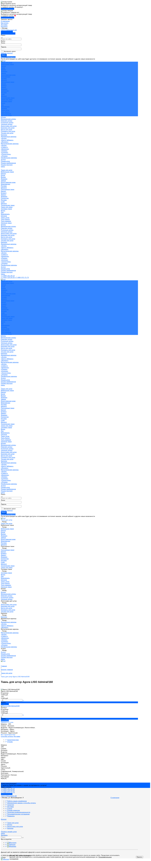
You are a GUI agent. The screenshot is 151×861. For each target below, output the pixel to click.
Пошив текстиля (6, 165)
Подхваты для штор (8, 131)
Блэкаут (4, 85)
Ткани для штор (6, 170)
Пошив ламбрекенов (8, 163)
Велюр (3, 69)
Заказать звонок (7, 32)
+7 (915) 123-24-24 (8, 277)
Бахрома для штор (7, 128)
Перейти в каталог (7, 9)
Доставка (4, 25)
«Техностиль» (6, 154)
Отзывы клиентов (13, 810)
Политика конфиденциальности (18, 812)
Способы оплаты (7, 736)
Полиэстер (5, 91)
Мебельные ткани (7, 64)
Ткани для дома (6, 99)
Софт (3, 94)
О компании (5, 21)
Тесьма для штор (7, 133)
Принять (139, 857)
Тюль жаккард (6, 114)
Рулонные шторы (7, 122)
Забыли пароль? (7, 53)
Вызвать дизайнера (8, 33)
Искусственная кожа (8, 75)
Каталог (4, 819)
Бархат (3, 66)
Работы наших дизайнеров (17, 801)
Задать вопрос (6, 787)
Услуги (3, 267)
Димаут (3, 87)
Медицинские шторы (8, 119)
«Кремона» (5, 149)
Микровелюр (5, 77)
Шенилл (4, 80)
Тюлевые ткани (6, 101)
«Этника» (4, 156)
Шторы (3, 224)
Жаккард (4, 71)
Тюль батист (5, 112)
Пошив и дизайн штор (9, 831)
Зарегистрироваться (8, 57)
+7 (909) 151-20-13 (8, 276)
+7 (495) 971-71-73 (22, 277)
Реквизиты (11, 816)
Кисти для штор (6, 129)
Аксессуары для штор (9, 233)
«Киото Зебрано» (7, 140)
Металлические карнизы (10, 143)
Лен (2, 105)
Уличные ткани (6, 115)
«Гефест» (4, 147)
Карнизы (4, 242)
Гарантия (10, 805)
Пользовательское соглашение (18, 814)
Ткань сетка (5, 110)
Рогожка (4, 78)
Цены (3, 274)
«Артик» (4, 145)
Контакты (4, 26)
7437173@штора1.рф (9, 30)
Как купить (4, 23)
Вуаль (3, 103)
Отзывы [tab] (10, 742)
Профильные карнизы (9, 158)
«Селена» (4, 152)
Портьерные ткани (7, 82)
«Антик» (4, 138)
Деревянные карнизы (8, 136)
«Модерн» (4, 142)
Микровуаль (5, 106)
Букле (3, 68)
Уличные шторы (6, 124)
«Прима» (4, 151)
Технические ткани (7, 98)
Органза (4, 108)
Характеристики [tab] (13, 740)
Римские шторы (6, 121)
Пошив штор (5, 161)
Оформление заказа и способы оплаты (21, 803)
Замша (3, 73)
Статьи (9, 808)
